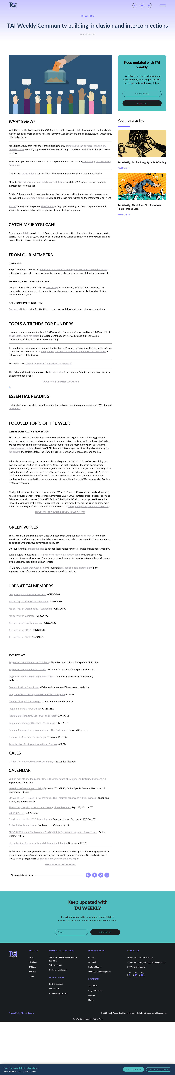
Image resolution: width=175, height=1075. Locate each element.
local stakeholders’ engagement (75, 567)
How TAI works (96, 950)
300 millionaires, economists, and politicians (41, 182)
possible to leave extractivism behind (62, 554)
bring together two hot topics (24, 335)
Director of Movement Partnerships (27, 737)
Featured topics (94, 966)
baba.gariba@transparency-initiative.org (88, 506)
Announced (15, 309)
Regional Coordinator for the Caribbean (29, 662)
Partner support (56, 983)
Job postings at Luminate (21, 615)
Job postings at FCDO (20, 630)
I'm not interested (159, 1069)
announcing (52, 287)
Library (91, 999)
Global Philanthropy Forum (23, 825)
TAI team (32, 966)
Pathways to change (57, 969)
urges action (28, 173)
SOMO (12, 206)
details (78, 130)
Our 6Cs (91, 957)
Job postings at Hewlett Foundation (27, 594)
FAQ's (31, 976)
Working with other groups (99, 971)
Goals (31, 957)
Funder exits (54, 988)
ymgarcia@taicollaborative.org (140, 957)
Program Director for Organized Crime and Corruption (37, 694)
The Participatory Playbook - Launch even (30, 807)
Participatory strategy (58, 993)
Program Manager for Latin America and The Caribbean (37, 730)
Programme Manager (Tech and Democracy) (32, 722)
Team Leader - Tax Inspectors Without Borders (33, 744)
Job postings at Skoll (19, 637)
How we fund (56, 977)
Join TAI (32, 971)
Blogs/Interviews (95, 990)
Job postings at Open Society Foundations (30, 608)
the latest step (55, 372)
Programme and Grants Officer (25, 708)
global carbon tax (86, 535)
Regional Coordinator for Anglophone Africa (31, 676)
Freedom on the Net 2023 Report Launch (30, 819)
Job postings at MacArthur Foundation (28, 601)
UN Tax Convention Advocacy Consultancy (31, 761)
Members (33, 962)
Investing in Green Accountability (26, 788)
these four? (14, 408)
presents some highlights (22, 448)
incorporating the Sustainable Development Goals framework (73, 351)
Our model (92, 962)
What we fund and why (61, 950)
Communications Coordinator (24, 687)
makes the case (36, 548)
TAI (83, 34)
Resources (93, 978)
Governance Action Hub (33, 567)
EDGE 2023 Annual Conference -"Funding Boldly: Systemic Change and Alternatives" (53, 832)
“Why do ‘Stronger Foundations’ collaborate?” (48, 363)
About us (33, 950)
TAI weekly (92, 985)
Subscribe (142, 103)
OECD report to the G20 (36, 197)
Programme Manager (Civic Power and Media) (33, 715)
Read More (122, 167)
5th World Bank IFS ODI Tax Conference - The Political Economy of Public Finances (52, 797)
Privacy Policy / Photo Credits (21, 1012)
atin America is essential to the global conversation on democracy (74, 269)
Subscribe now (134, 1069)
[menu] (162, 5)
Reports (91, 995)
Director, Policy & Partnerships (25, 701)
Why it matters (55, 964)
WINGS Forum (16, 813)
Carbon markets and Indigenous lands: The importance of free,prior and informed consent (55, 778)
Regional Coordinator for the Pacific (27, 669)
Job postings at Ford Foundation (25, 622)
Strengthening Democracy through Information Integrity (38, 843)
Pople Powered (62, 807)
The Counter (47, 206)
